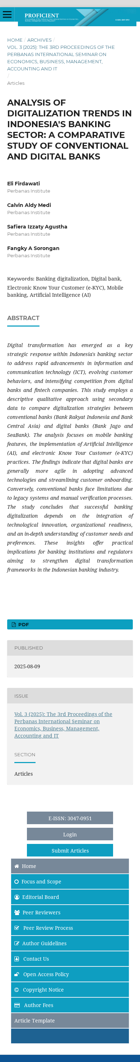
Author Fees (38, 1005)
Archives (39, 40)
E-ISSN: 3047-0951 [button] (70, 818)
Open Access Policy (45, 974)
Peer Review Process (47, 927)
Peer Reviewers (41, 912)
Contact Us (35, 958)
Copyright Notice (43, 989)
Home (15, 40)
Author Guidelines (44, 943)
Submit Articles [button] (70, 850)
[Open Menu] (7, 14)
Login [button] (70, 834)
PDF (23, 624)
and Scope (41, 881)
